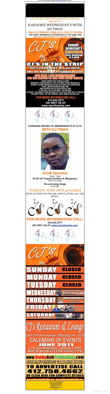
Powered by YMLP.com (98, 390)
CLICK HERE (62, 0)
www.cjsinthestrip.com (64, 225)
